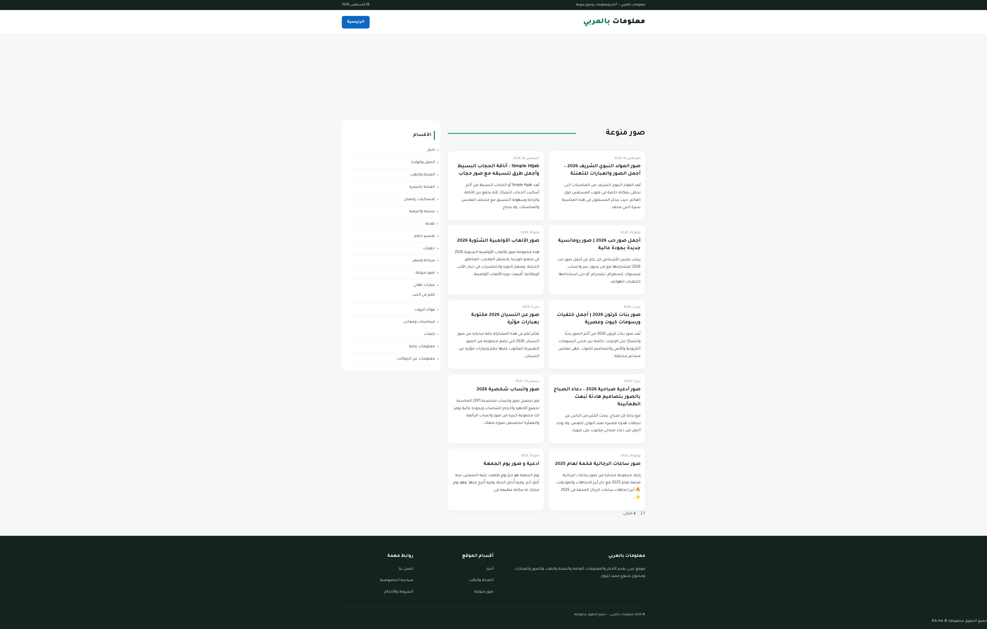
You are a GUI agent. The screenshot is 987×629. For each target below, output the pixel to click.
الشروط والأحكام (398, 592)
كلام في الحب (423, 295)
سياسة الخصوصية (396, 580)
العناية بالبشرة (422, 187)
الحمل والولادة (423, 163)
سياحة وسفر (424, 261)
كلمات (429, 334)
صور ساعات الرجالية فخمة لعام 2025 (598, 464)
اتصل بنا (406, 569)
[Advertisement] (493, 73)
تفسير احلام (424, 236)
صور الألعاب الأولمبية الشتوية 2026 (498, 240)
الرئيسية (355, 22)
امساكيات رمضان (419, 200)
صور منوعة (425, 273)
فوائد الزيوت (425, 310)
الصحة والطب (422, 175)
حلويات (429, 249)
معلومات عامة (422, 347)
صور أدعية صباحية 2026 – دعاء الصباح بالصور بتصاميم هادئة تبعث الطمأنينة (597, 397)
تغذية (430, 224)
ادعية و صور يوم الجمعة (511, 464)
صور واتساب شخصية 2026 (508, 389)
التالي (627, 514)
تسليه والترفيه (422, 212)
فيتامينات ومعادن (419, 322)
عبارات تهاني (424, 285)
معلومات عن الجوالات (416, 359)
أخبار (490, 569)
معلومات (614, 22)
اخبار (431, 150)
